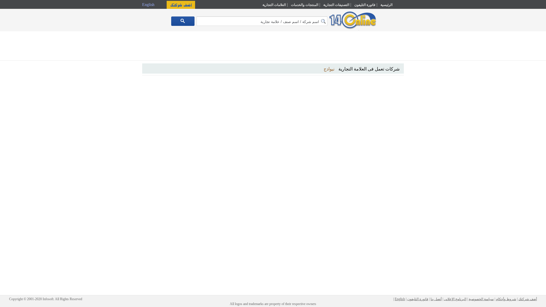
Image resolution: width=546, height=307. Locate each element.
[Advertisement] (428, 121)
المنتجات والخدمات (304, 5)
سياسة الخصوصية (481, 299)
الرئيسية (386, 5)
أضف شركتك (527, 299)
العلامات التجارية (274, 5)
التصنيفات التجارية (336, 5)
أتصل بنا (436, 299)
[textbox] (262, 21)
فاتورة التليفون (364, 5)
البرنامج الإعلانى (455, 299)
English (149, 5)
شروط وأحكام (506, 299)
